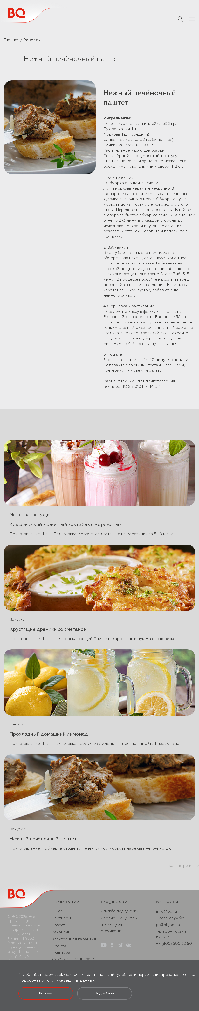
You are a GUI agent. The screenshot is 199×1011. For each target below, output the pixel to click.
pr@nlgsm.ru (168, 924)
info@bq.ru (166, 911)
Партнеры (61, 918)
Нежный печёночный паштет (43, 838)
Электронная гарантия (73, 939)
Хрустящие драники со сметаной (48, 629)
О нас (57, 911)
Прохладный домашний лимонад (49, 734)
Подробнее (104, 993)
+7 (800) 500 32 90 (174, 943)
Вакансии (61, 932)
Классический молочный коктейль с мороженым (66, 524)
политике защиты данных (70, 980)
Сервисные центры (119, 918)
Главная (11, 39)
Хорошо (46, 993)
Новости (59, 925)
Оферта (58, 946)
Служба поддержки (120, 911)
